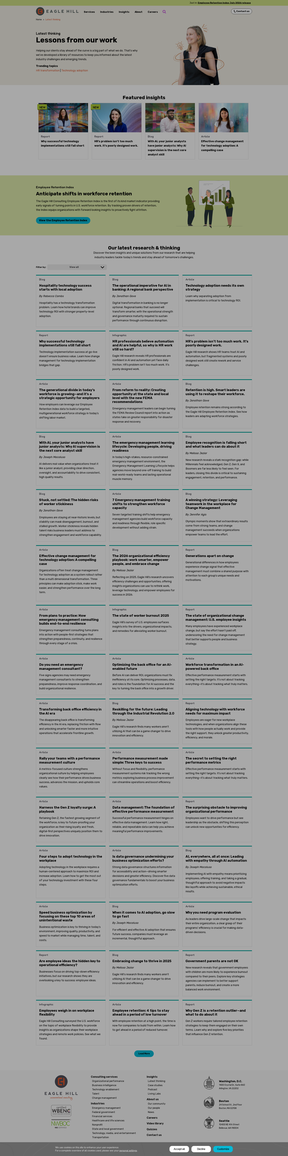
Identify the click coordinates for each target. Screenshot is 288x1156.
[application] (144, 1149)
